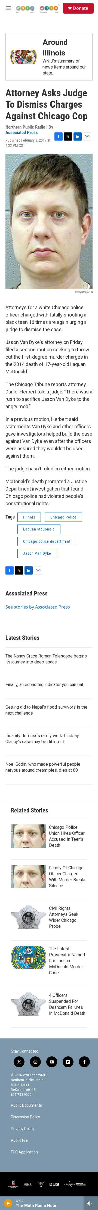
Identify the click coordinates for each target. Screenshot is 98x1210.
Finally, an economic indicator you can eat (44, 684)
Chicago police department (47, 541)
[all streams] (91, 1203)
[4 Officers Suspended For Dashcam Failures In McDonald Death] (28, 1004)
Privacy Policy (22, 1129)
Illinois (29, 517)
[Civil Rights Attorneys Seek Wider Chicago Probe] (28, 917)
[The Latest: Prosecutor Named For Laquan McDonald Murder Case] (28, 957)
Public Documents (26, 1105)
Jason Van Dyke (37, 553)
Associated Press (21, 132)
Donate (80, 8)
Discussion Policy (25, 1117)
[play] (8, 1203)
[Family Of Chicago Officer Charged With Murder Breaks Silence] (28, 876)
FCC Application (24, 1152)
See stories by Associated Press (37, 607)
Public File (19, 1140)
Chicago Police (63, 517)
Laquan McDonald (39, 529)
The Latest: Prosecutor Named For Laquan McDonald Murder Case (67, 960)
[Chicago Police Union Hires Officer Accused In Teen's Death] (28, 836)
